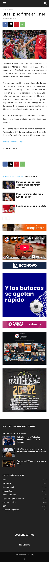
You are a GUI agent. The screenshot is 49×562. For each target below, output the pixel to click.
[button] (4, 3)
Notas (11, 9)
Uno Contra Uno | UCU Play (24, 554)
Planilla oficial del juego (13, 142)
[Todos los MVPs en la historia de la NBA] (9, 463)
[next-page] (8, 218)
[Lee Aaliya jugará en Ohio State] (9, 209)
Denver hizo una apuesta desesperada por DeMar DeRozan (28, 185)
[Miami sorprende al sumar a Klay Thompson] (9, 197)
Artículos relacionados (13, 176)
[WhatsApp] (22, 24)
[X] (10, 24)
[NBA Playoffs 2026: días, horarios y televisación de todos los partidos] (9, 452)
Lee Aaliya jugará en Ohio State (31, 206)
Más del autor (31, 176)
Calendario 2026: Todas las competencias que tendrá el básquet (28, 439)
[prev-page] (4, 218)
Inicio (4, 9)
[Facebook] (5, 24)
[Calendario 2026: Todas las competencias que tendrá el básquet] (9, 440)
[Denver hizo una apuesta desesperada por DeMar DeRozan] (9, 185)
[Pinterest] (16, 24)
